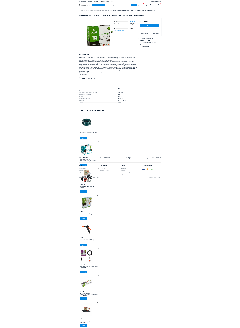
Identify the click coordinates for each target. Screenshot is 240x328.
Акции (112, 1)
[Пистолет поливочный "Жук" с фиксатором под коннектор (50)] (86, 229)
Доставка (90, 1)
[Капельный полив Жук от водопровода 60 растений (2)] (86, 256)
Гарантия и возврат (104, 1)
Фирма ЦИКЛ (132, 21)
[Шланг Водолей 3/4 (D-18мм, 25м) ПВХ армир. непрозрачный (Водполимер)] (86, 122)
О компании (82, 168)
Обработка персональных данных (129, 174)
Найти (134, 5)
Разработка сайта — (154, 177)
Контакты (102, 168)
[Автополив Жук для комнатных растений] (86, 176)
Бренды (81, 170)
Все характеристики (119, 30)
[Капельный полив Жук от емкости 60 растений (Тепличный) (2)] (86, 202)
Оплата (96, 1)
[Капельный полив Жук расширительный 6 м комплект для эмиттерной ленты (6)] (86, 149)
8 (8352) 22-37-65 (156, 1)
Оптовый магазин (104, 170)
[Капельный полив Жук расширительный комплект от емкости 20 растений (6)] (86, 283)
